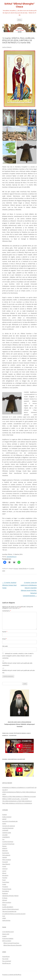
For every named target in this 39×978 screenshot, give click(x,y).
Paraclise (4, 877)
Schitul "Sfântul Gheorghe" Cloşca (19, 5)
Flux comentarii (6, 961)
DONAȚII (4, 848)
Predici (4, 884)
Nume (4, 632)
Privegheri (5, 886)
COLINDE (4, 835)
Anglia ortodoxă (6, 817)
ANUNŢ (4, 819)
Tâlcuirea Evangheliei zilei (9, 911)
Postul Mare (5, 882)
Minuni (4, 873)
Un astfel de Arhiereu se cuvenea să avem (13, 914)
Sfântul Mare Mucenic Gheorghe (12, 945)
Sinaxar (16, 568)
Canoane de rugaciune (8, 826)
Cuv (3, 839)
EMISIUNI (5, 850)
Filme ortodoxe (6, 859)
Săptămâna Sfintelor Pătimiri (10, 896)
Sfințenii (4, 900)
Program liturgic (6, 889)
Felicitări (4, 857)
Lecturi (4, 871)
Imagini (4, 936)
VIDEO (4, 918)
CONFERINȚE (6, 837)
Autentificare (6, 956)
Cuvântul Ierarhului (7, 841)
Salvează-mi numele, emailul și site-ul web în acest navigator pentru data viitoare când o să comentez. (18, 656)
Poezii (4, 880)
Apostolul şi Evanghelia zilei (10, 821)
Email (4, 639)
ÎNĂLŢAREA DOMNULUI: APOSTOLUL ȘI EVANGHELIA (17, 803)
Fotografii (5, 862)
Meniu (19, 19)
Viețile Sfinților (23, 568)
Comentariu (6, 611)
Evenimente (5, 853)
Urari (3, 916)
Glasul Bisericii (6, 864)
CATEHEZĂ (5, 830)
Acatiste (4, 814)
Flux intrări (5, 959)
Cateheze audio (6, 832)
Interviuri (4, 868)
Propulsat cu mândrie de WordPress (11, 974)
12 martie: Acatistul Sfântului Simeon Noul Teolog (9, 585)
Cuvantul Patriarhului (8, 844)
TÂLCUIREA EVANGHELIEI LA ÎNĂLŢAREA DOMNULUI (17, 801)
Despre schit (5, 934)
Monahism (5, 875)
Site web (5, 646)
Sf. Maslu (4, 898)
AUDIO (4, 823)
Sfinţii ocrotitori (6, 941)
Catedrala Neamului (7, 828)
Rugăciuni (5, 893)
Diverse (4, 846)
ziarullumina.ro (11, 556)
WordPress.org (6, 963)
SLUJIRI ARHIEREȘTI (7, 907)
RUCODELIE (5, 891)
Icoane (4, 866)
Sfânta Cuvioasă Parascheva (11, 943)
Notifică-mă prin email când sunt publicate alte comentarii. (17, 664)
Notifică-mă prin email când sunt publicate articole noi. (18, 671)
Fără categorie (6, 855)
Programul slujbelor (7, 938)
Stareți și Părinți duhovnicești (10, 909)
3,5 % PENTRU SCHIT (8, 932)
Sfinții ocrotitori (6, 902)
